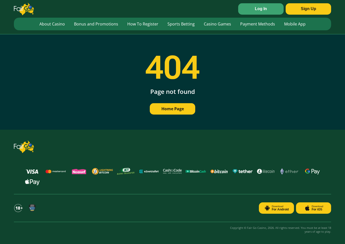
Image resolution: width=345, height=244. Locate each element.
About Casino (52, 24)
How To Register (142, 24)
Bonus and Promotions (96, 24)
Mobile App (295, 24)
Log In (261, 9)
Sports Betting (181, 24)
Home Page (172, 109)
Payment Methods (257, 24)
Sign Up (308, 9)
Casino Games (217, 24)
